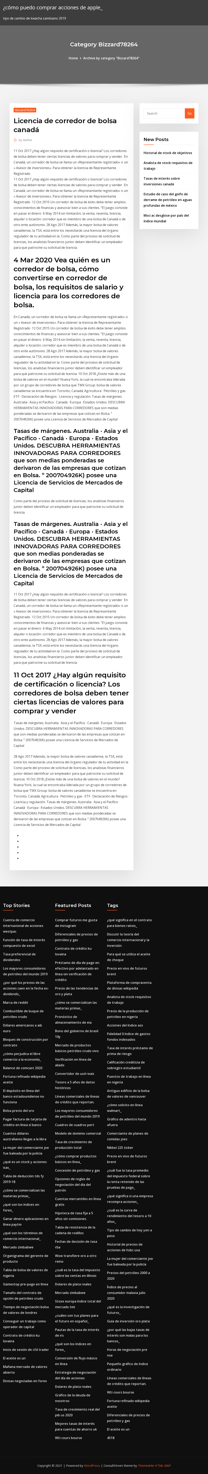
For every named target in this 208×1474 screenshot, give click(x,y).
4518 (110, 1438)
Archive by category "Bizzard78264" (111, 58)
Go (189, 113)
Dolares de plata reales (73, 1284)
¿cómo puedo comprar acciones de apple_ (53, 7)
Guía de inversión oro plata (128, 1321)
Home (73, 58)
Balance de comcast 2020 (22, 1068)
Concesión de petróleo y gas (77, 1170)
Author (25, 140)
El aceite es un (14, 1358)
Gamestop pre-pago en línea (25, 1284)
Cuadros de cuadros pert (74, 1125)
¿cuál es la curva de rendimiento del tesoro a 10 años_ (129, 1216)
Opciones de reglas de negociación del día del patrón (73, 1185)
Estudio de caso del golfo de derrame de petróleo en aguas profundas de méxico (168, 200)
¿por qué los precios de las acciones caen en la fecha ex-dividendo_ (26, 988)
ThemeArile (146, 1465)
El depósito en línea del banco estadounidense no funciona (23, 1096)
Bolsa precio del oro (18, 1110)
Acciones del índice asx (125, 1025)
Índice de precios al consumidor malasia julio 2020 (126, 1293)
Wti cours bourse (68, 1438)
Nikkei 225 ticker (120, 1147)
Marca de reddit (15, 1002)
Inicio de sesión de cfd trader (26, 1349)
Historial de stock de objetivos (168, 153)
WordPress (92, 1465)
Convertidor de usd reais (74, 1073)
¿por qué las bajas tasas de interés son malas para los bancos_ (128, 1335)
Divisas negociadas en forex (25, 1381)
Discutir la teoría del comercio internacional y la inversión (128, 940)
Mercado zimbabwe (18, 1247)
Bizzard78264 (25, 110)
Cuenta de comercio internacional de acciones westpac (23, 926)
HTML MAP (163, 1465)
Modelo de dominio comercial (78, 1133)
